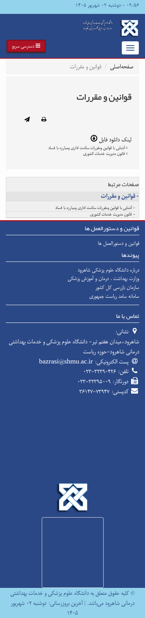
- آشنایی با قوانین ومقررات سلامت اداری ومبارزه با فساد (95, 208)
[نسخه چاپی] (43, 120)
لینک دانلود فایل (114, 139)
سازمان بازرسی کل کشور (117, 287)
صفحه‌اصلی (121, 66)
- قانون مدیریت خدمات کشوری (112, 215)
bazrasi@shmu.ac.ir (66, 362)
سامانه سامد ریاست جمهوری (114, 296)
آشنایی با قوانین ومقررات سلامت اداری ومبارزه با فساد (87, 147)
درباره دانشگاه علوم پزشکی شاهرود (108, 270)
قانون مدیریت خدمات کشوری (104, 153)
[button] (26, 46)
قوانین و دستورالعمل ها (118, 243)
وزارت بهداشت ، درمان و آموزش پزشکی (103, 278)
